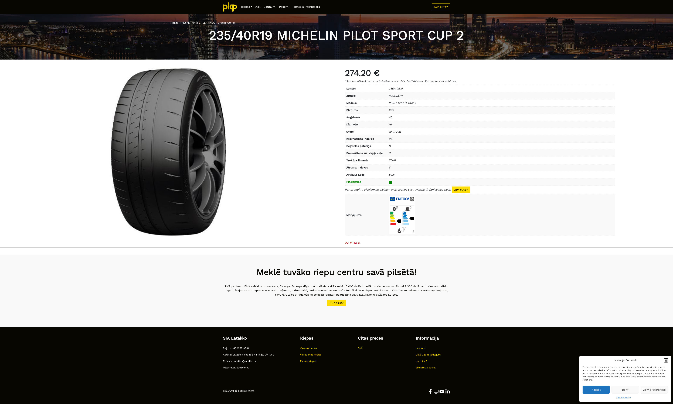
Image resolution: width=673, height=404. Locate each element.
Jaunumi (270, 6)
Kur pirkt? (461, 189)
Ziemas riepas (308, 361)
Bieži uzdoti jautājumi (428, 354)
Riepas (245, 6)
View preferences (654, 389)
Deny (625, 389)
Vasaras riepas (308, 348)
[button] (666, 360)
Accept (596, 389)
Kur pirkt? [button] (441, 6)
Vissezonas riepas (310, 354)
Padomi (284, 6)
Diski (258, 6)
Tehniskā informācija (306, 6)
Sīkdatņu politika (426, 367)
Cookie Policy (623, 397)
